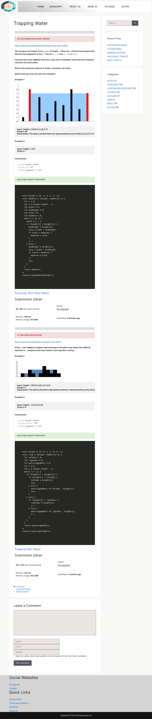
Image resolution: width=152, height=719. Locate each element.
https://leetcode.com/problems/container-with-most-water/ (41, 45)
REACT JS (75, 6)
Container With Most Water (32, 293)
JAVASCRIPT (113, 84)
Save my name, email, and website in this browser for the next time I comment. (51, 656)
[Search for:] (119, 23)
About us (13, 710)
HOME (40, 6)
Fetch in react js (114, 60)
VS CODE (110, 6)
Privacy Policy (15, 699)
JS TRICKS (112, 92)
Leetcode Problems (23, 589)
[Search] (135, 23)
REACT (110, 103)
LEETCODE (20, 586)
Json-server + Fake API (117, 56)
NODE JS (92, 6)
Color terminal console (117, 45)
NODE (109, 99)
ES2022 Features (22, 591)
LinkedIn (13, 688)
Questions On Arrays (116, 52)
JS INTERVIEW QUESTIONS (119, 88)
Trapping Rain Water (28, 549)
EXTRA (125, 6)
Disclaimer (13, 707)
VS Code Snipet (114, 49)
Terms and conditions (19, 703)
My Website (14, 684)
